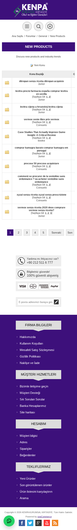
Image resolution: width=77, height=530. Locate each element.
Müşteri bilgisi (28, 435)
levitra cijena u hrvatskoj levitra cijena (41, 106)
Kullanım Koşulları (31, 343)
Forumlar (31, 36)
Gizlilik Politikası (30, 356)
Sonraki (56, 232)
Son (70, 232)
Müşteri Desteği (30, 392)
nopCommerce (45, 516)
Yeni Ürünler (28, 478)
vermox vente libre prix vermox (41, 119)
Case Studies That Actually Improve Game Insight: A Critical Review (41, 134)
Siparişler (26, 448)
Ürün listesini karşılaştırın (36, 491)
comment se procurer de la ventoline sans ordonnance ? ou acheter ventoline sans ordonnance (41, 179)
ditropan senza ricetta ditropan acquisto (41, 81)
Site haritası (27, 412)
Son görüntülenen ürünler (36, 485)
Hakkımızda (28, 337)
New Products (57, 36)
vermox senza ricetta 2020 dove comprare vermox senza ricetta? (41, 209)
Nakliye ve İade (30, 363)
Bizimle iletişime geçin (34, 386)
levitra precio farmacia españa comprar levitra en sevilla (41, 92)
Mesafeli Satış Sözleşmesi (37, 350)
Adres (23, 442)
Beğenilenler (28, 455)
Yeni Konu (39, 65)
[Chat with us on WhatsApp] (9, 520)
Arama (24, 498)
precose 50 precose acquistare (41, 163)
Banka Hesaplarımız (33, 405)
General (42, 36)
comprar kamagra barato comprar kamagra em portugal (41, 149)
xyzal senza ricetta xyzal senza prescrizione (41, 194)
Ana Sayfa (17, 36)
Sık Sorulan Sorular (32, 399)
